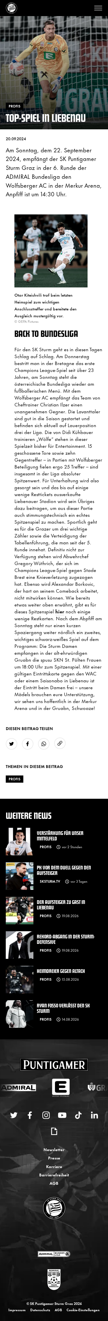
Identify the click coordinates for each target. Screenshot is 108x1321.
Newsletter (54, 1149)
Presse (54, 1158)
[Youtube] (62, 1115)
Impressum (17, 1309)
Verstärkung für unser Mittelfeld (60, 836)
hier (59, 611)
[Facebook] (30, 1115)
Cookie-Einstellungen (83, 1309)
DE (48, 1235)
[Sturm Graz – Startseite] (11, 8)
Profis (14, 779)
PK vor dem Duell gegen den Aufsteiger (64, 870)
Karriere (54, 1166)
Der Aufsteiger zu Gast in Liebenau (61, 904)
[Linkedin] (94, 1115)
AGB (54, 1183)
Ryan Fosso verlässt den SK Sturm (63, 1008)
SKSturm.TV (50, 881)
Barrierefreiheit (54, 1175)
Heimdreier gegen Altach (61, 970)
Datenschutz (40, 1309)
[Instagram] (46, 1115)
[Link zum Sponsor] (54, 1254)
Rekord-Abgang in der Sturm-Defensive (66, 939)
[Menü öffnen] (98, 8)
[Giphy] (54, 1131)
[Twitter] (13, 1115)
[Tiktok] (78, 1115)
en (60, 1235)
